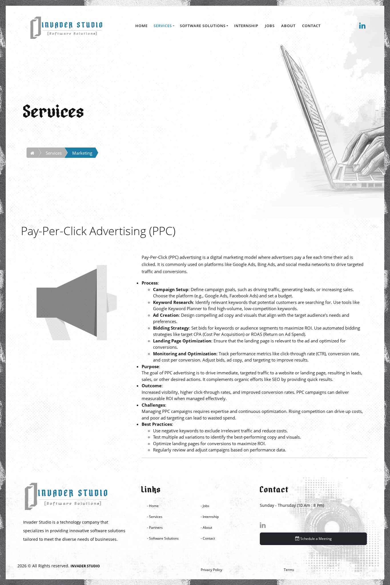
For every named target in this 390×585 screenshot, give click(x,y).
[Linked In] (362, 26)
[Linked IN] (313, 525)
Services (163, 25)
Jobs (270, 25)
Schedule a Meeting (315, 538)
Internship (246, 25)
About (288, 25)
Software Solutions (203, 25)
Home (141, 25)
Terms (289, 569)
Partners (156, 527)
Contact (311, 25)
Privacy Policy (211, 569)
